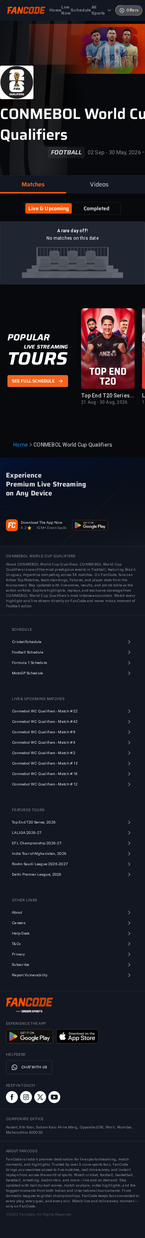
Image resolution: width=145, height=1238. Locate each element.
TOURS (37, 358)
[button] (33, 184)
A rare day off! (72, 230)
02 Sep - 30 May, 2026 (114, 152)
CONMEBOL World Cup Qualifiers (72, 445)
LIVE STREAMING (46, 347)
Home (20, 445)
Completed (97, 208)
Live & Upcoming (48, 208)
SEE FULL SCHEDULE (33, 381)
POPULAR (28, 337)
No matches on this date (72, 238)
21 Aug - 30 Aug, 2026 (104, 402)
